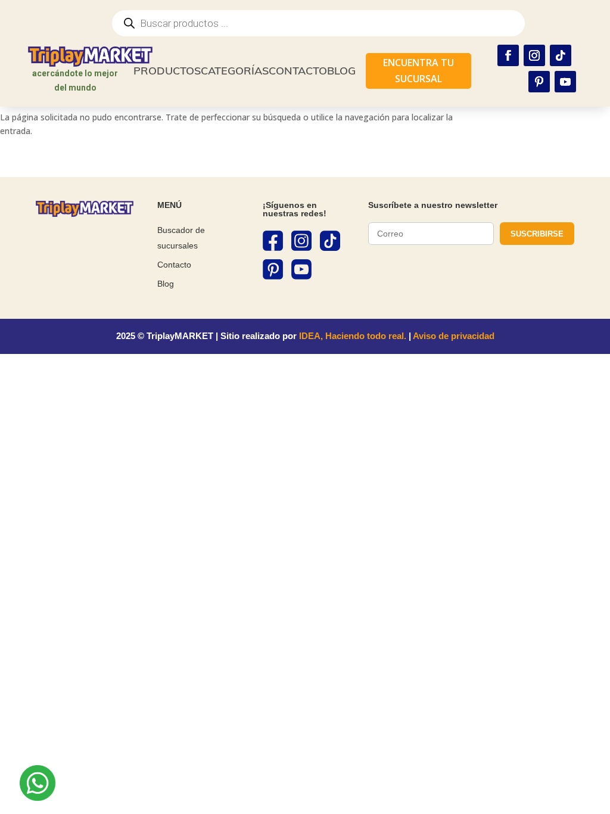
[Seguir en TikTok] (560, 55)
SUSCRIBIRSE (537, 233)
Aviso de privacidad (453, 336)
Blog (165, 283)
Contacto (174, 264)
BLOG (341, 70)
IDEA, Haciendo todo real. (352, 336)
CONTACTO (298, 70)
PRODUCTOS (167, 70)
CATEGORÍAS (235, 70)
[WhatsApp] (37, 785)
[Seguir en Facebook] (508, 55)
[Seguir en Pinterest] (539, 81)
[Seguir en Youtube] (565, 81)
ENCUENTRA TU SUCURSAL (418, 70)
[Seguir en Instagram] (534, 55)
